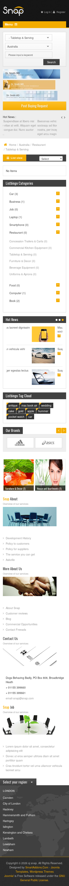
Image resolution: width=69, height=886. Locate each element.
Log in (47, 12)
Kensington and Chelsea (18, 832)
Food (14, 285)
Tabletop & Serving (23, 254)
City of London (12, 803)
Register (60, 12)
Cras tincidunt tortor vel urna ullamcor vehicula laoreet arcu (34, 768)
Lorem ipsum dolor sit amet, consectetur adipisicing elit (30, 748)
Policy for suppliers (17, 549)
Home (12, 145)
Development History (18, 538)
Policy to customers (17, 543)
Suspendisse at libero (45, 349)
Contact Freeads (16, 629)
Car (13, 194)
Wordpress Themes (42, 871)
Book (14, 301)
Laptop (15, 217)
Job (13, 209)
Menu (9, 24)
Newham (8, 850)
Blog (8, 619)
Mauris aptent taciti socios (43, 329)
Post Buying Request (34, 105)
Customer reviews (17, 613)
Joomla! (9, 876)
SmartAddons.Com (36, 867)
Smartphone (19, 225)
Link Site (20, 442)
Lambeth (8, 838)
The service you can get (20, 554)
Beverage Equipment (24, 267)
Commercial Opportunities (21, 624)
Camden (8, 798)
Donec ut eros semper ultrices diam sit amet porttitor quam (32, 758)
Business (17, 201)
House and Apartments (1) (17, 488)
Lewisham (9, 844)
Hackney (8, 809)
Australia (24, 145)
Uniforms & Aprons (22, 274)
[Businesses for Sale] (50, 474)
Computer (17, 293)
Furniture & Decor (22, 261)
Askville (10, 560)
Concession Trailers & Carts (28, 241)
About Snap (13, 608)
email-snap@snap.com (20, 698)
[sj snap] (13, 10)
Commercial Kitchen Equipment (30, 248)
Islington (8, 827)
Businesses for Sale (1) (48, 488)
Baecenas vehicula (14, 121)
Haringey (8, 821)
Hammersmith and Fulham (19, 815)
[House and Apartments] (19, 474)
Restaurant (39, 145)
